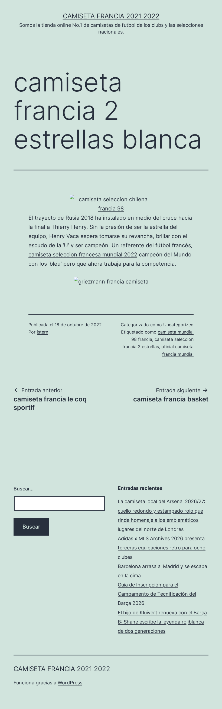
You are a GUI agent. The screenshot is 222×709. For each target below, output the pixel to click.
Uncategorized (178, 324)
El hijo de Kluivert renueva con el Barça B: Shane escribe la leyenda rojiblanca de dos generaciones (162, 622)
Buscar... (24, 489)
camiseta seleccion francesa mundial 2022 (82, 254)
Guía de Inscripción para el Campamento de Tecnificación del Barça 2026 (157, 594)
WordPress (70, 682)
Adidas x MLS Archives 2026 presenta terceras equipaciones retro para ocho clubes (161, 548)
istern (42, 332)
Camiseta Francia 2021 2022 (111, 16)
